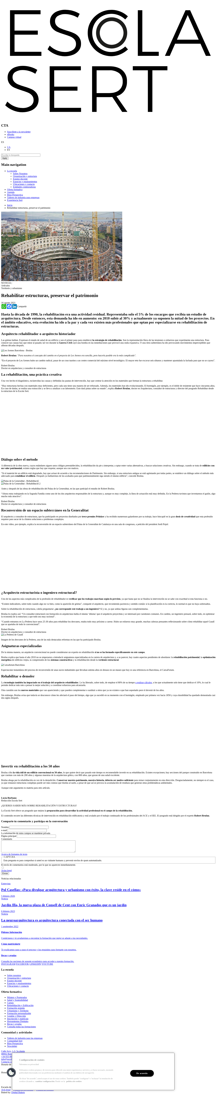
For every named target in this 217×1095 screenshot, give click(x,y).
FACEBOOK (22, 964)
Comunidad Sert (14, 1041)
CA (8, 147)
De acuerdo (141, 1073)
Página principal (8, 836)
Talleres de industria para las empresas (25, 1038)
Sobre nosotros (14, 975)
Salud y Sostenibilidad (17, 1000)
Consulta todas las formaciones (21, 1026)
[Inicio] (108, 119)
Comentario (6, 839)
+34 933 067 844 (9, 1056)
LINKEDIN (35, 964)
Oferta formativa (14, 189)
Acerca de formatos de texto (14, 854)
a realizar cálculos (143, 682)
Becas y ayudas (14, 1024)
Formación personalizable (19, 1013)
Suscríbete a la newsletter (19, 131)
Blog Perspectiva (15, 195)
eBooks (10, 134)
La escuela (12, 171)
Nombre (5, 827)
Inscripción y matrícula (17, 1018)
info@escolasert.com (11, 1059)
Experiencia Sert (14, 200)
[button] (11, 1072)
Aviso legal (6, 870)
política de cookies (74, 1081)
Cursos (10, 1002)
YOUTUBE (47, 964)
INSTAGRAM (8, 964)
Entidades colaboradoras (24, 187)
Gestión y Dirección (16, 1016)
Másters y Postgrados (17, 997)
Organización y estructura (25, 176)
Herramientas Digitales (17, 1021)
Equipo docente (20, 179)
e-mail (4, 830)
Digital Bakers (18, 1092)
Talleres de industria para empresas (23, 197)
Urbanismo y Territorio (17, 1010)
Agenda (10, 192)
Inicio (9, 205)
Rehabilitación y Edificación (20, 1005)
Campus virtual (14, 137)
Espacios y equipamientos (25, 181)
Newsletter (12, 1046)
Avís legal (5, 1089)
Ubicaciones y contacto (24, 184)
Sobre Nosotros (20, 173)
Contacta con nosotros (11, 1062)
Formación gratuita (16, 1008)
